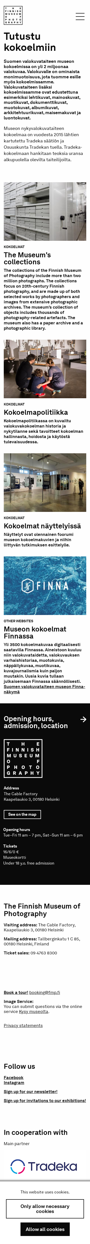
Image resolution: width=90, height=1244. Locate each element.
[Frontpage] (13, 16)
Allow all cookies (45, 1229)
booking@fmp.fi (44, 992)
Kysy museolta (33, 1011)
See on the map (24, 815)
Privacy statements (23, 1025)
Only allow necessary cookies (45, 1208)
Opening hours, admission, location (36, 722)
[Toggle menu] (80, 18)
